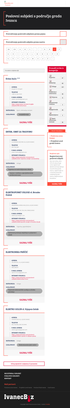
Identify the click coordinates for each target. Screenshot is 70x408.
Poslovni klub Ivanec (40, 387)
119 (63, 87)
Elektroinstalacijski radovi (27, 345)
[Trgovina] (51, 76)
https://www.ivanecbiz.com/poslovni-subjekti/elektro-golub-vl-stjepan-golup (24, 335)
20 (62, 110)
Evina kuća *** (13, 78)
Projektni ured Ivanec (25, 387)
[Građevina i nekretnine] (51, 90)
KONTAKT (7, 378)
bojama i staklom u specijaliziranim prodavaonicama (21, 174)
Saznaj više (26, 122)
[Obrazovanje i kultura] (51, 101)
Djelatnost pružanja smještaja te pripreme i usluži (22, 234)
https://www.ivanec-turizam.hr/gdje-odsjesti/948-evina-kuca (23, 104)
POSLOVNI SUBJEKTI (12, 376)
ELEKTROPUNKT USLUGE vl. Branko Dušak (23, 193)
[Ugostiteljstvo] (51, 113)
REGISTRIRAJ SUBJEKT (12, 373)
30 (62, 94)
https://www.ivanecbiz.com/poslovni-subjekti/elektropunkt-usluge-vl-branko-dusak (26, 221)
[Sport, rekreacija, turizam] (51, 118)
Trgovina (19, 226)
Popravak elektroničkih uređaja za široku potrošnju (21, 291)
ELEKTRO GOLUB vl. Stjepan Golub (22, 309)
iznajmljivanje (24, 114)
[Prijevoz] (51, 97)
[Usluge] (51, 86)
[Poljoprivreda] (51, 108)
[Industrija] (51, 81)
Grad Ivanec (51, 387)
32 (62, 122)
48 (62, 83)
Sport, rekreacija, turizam (24, 110)
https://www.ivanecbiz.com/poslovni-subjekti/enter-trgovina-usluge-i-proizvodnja (25, 158)
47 (62, 78)
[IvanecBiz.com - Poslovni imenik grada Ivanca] (8, 3)
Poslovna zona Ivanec (11, 387)
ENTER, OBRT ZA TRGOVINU (19, 131)
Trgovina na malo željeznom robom (19, 169)
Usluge (19, 163)
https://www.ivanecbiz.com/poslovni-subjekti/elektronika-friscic (23, 278)
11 (62, 98)
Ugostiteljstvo (27, 226)
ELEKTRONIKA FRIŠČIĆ (17, 251)
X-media (47, 404)
